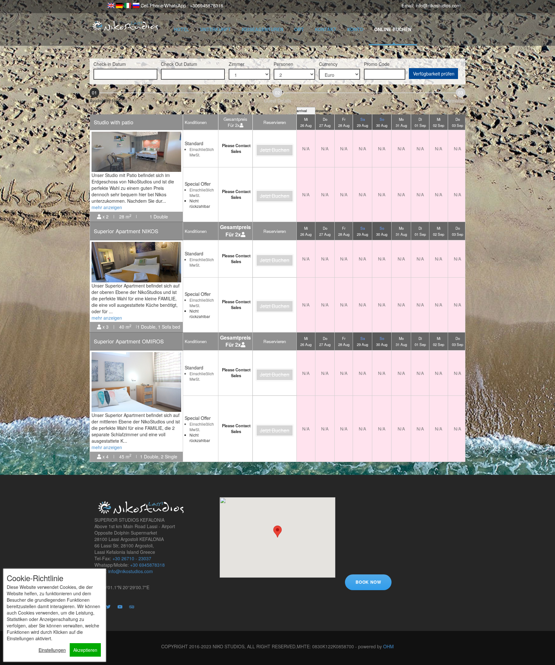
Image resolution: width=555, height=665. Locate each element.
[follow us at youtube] (123, 610)
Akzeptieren (85, 650)
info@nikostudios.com (438, 5)
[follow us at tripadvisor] (134, 610)
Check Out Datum (179, 64)
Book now (368, 582)
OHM (388, 646)
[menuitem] (110, 5)
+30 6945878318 (147, 565)
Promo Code (377, 64)
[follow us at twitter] (111, 610)
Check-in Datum (109, 64)
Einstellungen (52, 650)
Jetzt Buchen (274, 150)
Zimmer (236, 64)
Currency (328, 64)
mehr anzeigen (107, 207)
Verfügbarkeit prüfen (433, 73)
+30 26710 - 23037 (131, 558)
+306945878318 (206, 5)
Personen (283, 64)
